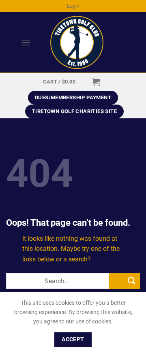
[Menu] (18, 42)
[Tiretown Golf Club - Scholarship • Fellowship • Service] (76, 42)
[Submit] (124, 281)
